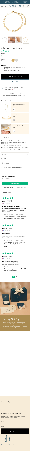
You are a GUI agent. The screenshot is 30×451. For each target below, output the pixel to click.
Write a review (15, 183)
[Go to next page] (19, 277)
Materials (6, 163)
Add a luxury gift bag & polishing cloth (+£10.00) (15, 68)
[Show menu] (2, 6)
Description (7, 137)
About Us (4, 408)
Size (5, 154)
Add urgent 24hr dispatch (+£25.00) (13, 70)
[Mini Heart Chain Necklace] (6, 107)
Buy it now (15, 81)
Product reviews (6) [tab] (8, 187)
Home (2, 45)
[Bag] (27, 6)
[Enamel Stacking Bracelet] (6, 118)
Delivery (6, 159)
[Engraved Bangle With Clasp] (6, 129)
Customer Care (6, 402)
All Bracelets (8, 45)
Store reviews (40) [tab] (21, 187)
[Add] (14, 109)
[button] (5, 51)
